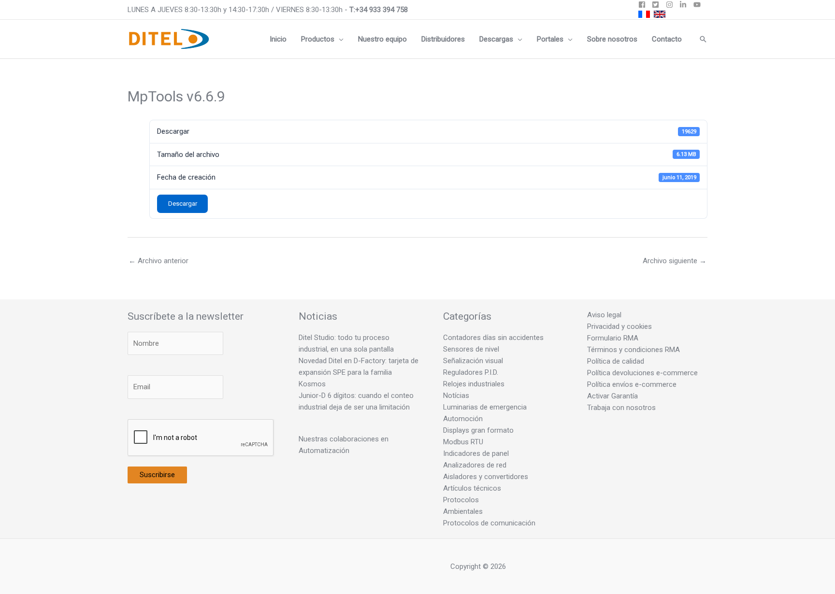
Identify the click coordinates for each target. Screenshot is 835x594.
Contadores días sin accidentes (493, 337)
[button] (339, 39)
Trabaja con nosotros (621, 407)
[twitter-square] (658, 4)
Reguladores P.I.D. (470, 372)
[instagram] (672, 4)
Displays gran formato (478, 430)
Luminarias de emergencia (485, 407)
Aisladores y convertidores (485, 476)
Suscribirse (157, 474)
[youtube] (698, 4)
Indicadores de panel (476, 453)
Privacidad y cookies (619, 326)
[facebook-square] (644, 4)
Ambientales (463, 511)
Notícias (456, 395)
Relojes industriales (473, 384)
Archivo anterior (158, 260)
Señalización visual (473, 360)
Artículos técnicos (472, 488)
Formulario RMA (612, 338)
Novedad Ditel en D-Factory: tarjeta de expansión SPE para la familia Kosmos (358, 372)
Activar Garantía (612, 396)
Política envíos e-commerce (632, 384)
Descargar (182, 203)
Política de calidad (615, 361)
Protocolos (461, 499)
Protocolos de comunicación (489, 523)
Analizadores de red (474, 465)
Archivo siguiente (674, 260)
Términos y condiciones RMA (633, 349)
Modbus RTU (463, 442)
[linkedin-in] (685, 4)
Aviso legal (604, 315)
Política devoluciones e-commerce (642, 372)
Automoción (463, 418)
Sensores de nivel (471, 349)
